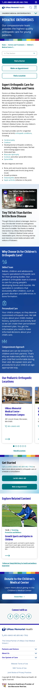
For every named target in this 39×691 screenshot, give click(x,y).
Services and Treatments (16, 45)
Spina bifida (8, 159)
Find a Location (20, 75)
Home (4, 45)
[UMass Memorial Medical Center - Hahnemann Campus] (17, 439)
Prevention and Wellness (13, 532)
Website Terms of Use (19, 664)
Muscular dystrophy (11, 154)
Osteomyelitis (9, 178)
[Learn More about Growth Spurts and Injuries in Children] (20, 556)
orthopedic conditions (23, 133)
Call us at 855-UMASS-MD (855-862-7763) (17, 467)
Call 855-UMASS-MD (19, 478)
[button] (36, 649)
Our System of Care (10, 657)
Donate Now (23, 597)
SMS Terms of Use (19, 668)
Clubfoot (7, 142)
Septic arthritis (9, 180)
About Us (5, 653)
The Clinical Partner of (18, 642)
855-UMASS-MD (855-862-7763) (16, 2)
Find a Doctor (19, 61)
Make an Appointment (19, 68)
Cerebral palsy (9, 140)
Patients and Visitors (10, 649)
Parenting (15, 530)
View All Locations (20, 451)
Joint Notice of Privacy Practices (19, 672)
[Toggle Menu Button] (35, 13)
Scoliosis (7, 157)
